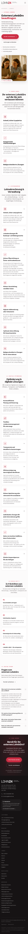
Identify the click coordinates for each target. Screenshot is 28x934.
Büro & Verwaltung (5, 831)
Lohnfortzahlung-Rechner (6, 896)
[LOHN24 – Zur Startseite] (9, 3)
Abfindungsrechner (5, 907)
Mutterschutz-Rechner (6, 889)
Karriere (3, 855)
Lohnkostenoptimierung (6, 824)
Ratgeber (3, 867)
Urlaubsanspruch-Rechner (7, 894)
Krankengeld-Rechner (6, 898)
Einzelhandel (4, 835)
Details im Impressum (5, 931)
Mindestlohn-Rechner (6, 884)
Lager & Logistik (4, 840)
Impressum (3, 873)
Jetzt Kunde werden (14, 759)
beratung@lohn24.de (8, 796)
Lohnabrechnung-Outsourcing (7, 822)
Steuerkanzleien (4, 864)
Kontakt (3, 878)
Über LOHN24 (4, 853)
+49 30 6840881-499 (8, 793)
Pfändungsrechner (5, 891)
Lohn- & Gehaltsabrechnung (7, 817)
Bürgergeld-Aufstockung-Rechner (8, 905)
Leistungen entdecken (10, 42)
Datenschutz (4, 876)
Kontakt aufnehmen (8, 682)
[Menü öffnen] (25, 2)
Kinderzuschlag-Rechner (6, 903)
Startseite (4, 8)
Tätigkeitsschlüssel (5, 912)
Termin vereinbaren (9, 36)
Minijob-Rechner (5, 887)
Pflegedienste (4, 844)
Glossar (3, 860)
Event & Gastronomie (6, 837)
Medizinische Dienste (6, 842)
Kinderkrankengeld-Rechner (7, 900)
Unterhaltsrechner (5, 909)
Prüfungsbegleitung (5, 819)
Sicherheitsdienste (5, 847)
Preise (2, 862)
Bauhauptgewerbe (5, 833)
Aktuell (2, 858)
